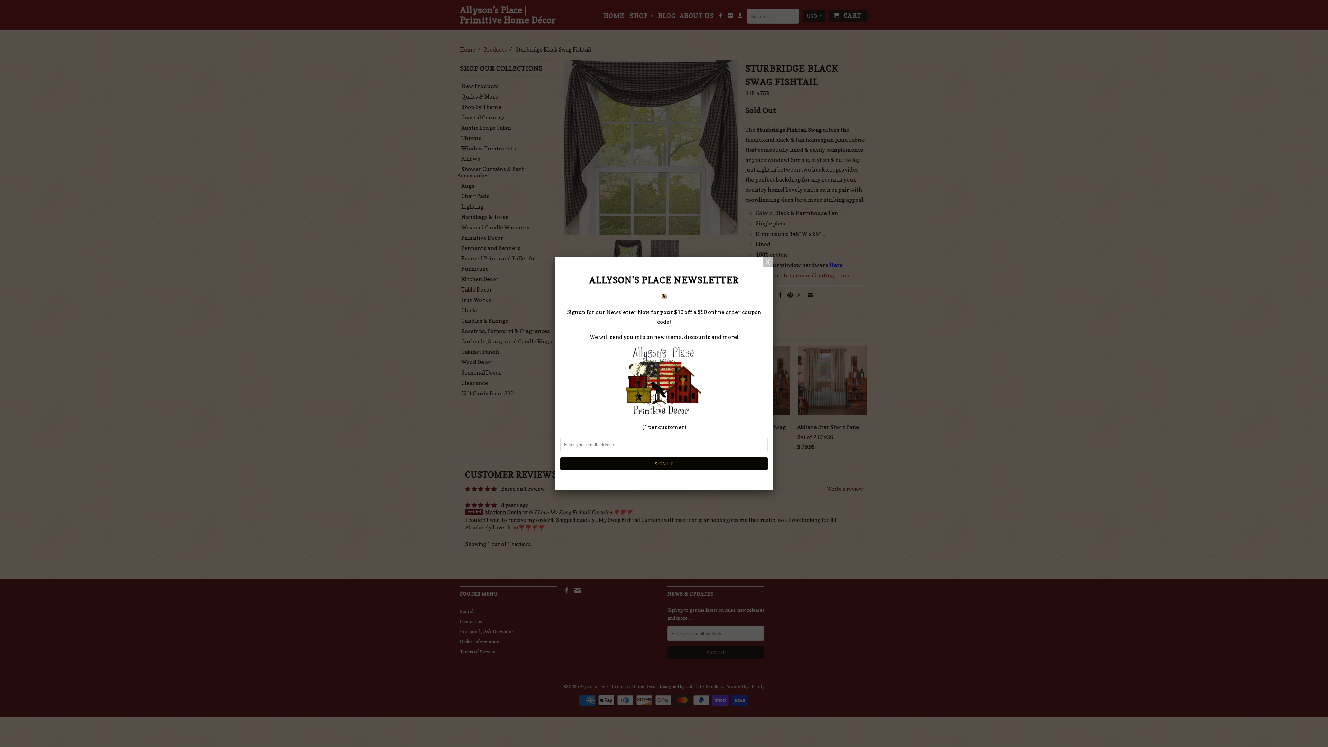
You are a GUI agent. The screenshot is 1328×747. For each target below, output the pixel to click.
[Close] (768, 262)
